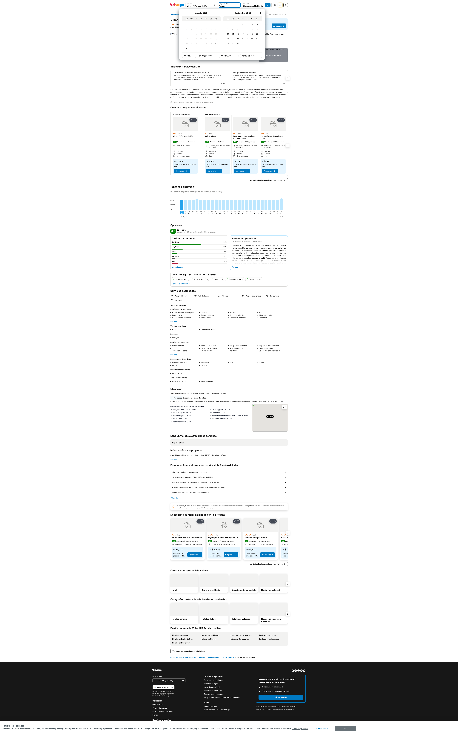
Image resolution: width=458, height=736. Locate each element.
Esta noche (188, 56)
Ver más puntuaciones (181, 284)
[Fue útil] (220, 83)
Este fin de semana (227, 56)
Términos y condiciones (213, 680)
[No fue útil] (224, 83)
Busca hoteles (176, 657)
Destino (189, 4)
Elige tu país (157, 676)
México (202, 657)
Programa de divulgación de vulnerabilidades (222, 697)
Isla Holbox (227, 657)
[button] (273, 40)
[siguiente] (260, 13)
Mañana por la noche (206, 56)
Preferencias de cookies (213, 694)
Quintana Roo (213, 657)
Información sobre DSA (213, 690)
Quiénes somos (158, 704)
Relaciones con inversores (162, 711)
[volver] (178, 212)
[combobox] (201, 6)
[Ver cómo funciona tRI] (216, 232)
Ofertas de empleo (159, 708)
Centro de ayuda (210, 706)
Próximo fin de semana (249, 56)
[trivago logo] (177, 5)
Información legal (211, 684)
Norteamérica (190, 657)
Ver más (173, 322)
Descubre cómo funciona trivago (217, 710)
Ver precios (277, 26)
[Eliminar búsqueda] (214, 5)
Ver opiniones (177, 267)
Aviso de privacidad (212, 687)
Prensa (155, 715)
